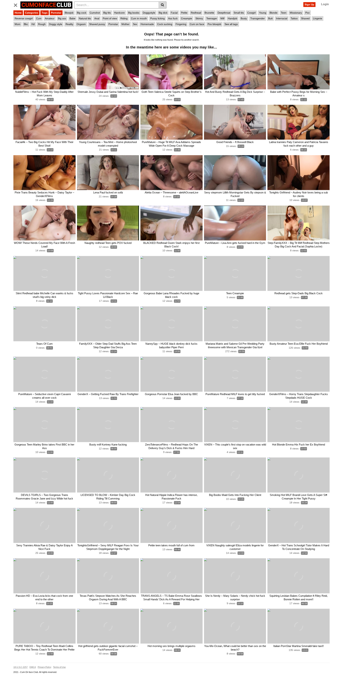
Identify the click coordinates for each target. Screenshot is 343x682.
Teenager (211, 18)
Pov (307, 12)
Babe (72, 18)
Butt (270, 18)
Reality (69, 24)
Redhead (196, 12)
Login (325, 4)
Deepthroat (224, 12)
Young (262, 12)
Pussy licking (157, 18)
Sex (135, 24)
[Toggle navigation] (16, 4)
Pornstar (56, 12)
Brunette (209, 12)
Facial (174, 12)
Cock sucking (164, 24)
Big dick (163, 12)
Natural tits (85, 18)
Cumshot (95, 12)
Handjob (232, 18)
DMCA (32, 667)
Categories (31, 12)
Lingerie (317, 18)
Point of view (110, 18)
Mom (17, 24)
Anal (96, 18)
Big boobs (133, 12)
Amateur (49, 18)
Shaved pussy (97, 24)
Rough (42, 24)
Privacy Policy (44, 667)
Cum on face (197, 24)
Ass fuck (173, 18)
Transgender (257, 18)
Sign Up (309, 4)
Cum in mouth (139, 18)
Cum (38, 18)
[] (162, 5)
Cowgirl (251, 12)
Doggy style (55, 24)
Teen (283, 12)
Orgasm (81, 24)
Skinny (199, 18)
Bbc (26, 24)
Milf (222, 18)
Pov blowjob (214, 24)
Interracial (281, 18)
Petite (184, 12)
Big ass (62, 18)
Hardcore (119, 12)
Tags (45, 12)
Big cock (81, 12)
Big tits (107, 12)
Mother (125, 24)
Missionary (296, 12)
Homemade (147, 24)
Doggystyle (149, 12)
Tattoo (294, 18)
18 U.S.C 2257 (20, 667)
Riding (124, 18)
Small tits (239, 12)
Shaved (305, 18)
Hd (33, 24)
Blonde (273, 12)
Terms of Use (59, 667)
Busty (244, 18)
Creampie (186, 18)
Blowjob (69, 12)
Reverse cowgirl (24, 18)
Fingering (181, 24)
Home (18, 12)
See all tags (231, 24)
